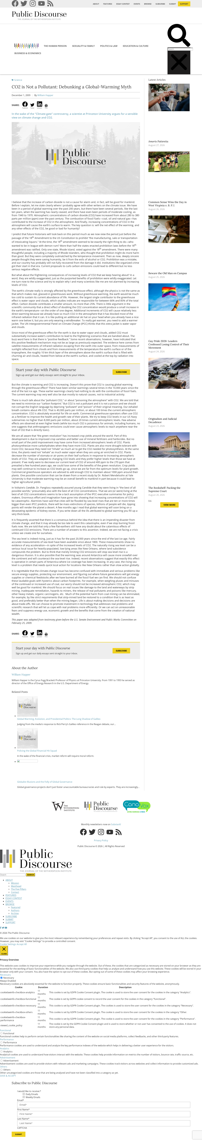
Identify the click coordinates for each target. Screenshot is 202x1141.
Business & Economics (27, 53)
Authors (15, 910)
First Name (23, 1109)
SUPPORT (184, 4)
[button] (179, 35)
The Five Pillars (18, 889)
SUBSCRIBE (160, 4)
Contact (15, 892)
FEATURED (107, 4)
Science (18, 79)
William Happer (45, 95)
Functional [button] (5, 1030)
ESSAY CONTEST (123, 4)
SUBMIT (172, 4)
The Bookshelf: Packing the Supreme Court (164, 489)
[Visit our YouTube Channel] (6, 927)
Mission (15, 883)
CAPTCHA (22, 1127)
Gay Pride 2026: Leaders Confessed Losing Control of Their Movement (168, 344)
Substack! (116, 824)
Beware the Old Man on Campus (168, 273)
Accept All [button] (22, 944)
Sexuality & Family (83, 45)
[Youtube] (41, 3)
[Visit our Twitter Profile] (3, 927)
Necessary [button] (5, 974)
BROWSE (147, 4)
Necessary (8, 977)
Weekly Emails (33, 1097)
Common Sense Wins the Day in (167, 203)
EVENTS (137, 4)
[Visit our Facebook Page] (0, 927)
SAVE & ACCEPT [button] (8, 1075)
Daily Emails (32, 1094)
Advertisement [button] (7, 1057)
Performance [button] (7, 1039)
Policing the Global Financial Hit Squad (37, 750)
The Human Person (55, 45)
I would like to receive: (29, 1091)
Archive (15, 913)
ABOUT (96, 4)
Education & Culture (135, 45)
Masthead (16, 886)
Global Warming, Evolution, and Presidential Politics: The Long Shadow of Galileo (58, 718)
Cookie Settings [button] (8, 944)
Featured (15, 907)
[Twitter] (23, 3)
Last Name (23, 1118)
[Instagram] (32, 3)
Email (20, 1100)
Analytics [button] (4, 1048)
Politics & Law (108, 45)
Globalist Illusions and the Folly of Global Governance (44, 781)
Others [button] (3, 1066)
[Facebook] (15, 3)
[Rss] (50, 3)
